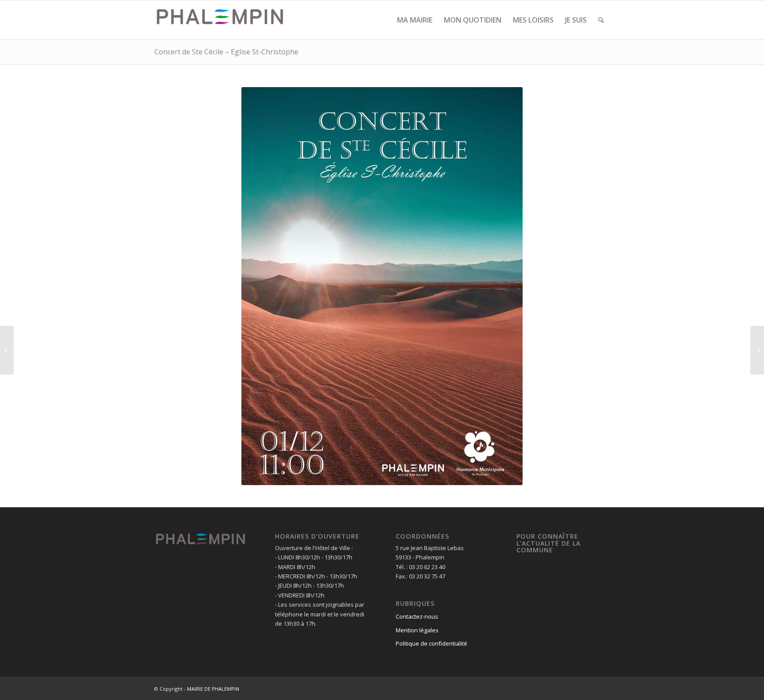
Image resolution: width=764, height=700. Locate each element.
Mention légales (417, 630)
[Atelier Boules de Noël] (7, 350)
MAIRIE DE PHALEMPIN (213, 688)
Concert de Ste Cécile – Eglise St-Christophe (226, 52)
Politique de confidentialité (431, 643)
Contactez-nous (417, 616)
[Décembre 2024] (757, 350)
